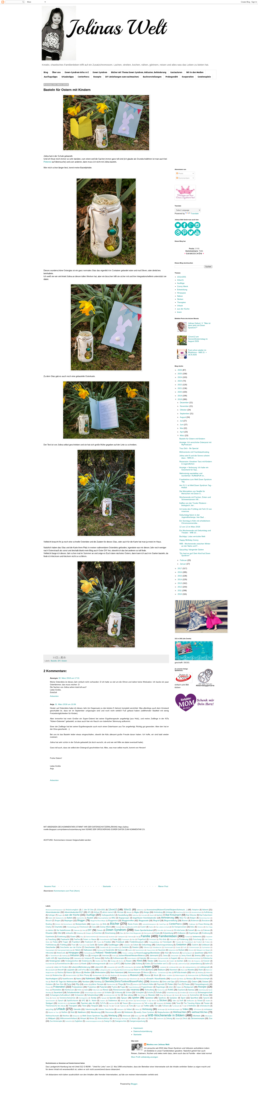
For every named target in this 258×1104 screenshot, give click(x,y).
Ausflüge (180, 283)
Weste (137, 1016)
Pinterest (48, 162)
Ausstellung (123, 915)
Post (179, 984)
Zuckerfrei (68, 1021)
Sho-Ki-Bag (141, 995)
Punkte (114, 987)
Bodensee (195, 921)
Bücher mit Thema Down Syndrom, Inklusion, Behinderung (138, 72)
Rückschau (161, 990)
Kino (105, 961)
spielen (135, 997)
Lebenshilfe (99, 967)
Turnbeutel (175, 1006)
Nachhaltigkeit (52, 978)
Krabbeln (76, 963)
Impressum (138, 1028)
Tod (110, 1006)
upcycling (49, 1009)
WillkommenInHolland (68, 1018)
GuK (184, 947)
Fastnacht (65, 939)
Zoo (210, 1018)
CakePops (162, 924)
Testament (159, 1003)
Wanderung (96, 1012)
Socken (184, 995)
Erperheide (50, 937)
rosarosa (134, 989)
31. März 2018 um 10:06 (65, 704)
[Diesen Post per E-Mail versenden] (54, 657)
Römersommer (119, 990)
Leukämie (163, 967)
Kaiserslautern (132, 958)
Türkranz (165, 1006)
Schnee (129, 992)
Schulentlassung (171, 992)
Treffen (147, 1006)
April (182, 432)
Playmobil (160, 984)
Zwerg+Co (108, 1021)
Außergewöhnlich (108, 915)
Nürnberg (97, 982)
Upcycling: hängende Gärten (191, 550)
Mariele (191, 970)
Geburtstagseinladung (164, 945)
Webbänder (128, 1012)
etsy (81, 936)
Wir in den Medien (194, 72)
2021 (180, 388)
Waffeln (64, 1012)
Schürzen (192, 992)
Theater (207, 1003)
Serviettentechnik (109, 995)
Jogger (207, 955)
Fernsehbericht (105, 939)
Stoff (181, 1001)
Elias (121, 933)
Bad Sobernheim (205, 915)
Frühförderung (51, 945)
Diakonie (77, 930)
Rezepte (97, 77)
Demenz (200, 927)
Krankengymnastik (98, 964)
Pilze (128, 984)
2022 (180, 385)
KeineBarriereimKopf (193, 958)
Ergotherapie (194, 933)
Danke (151, 927)
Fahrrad (130, 936)
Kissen (129, 961)
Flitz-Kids (162, 939)
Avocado (144, 915)
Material (69, 972)
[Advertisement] (106, 864)
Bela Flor (183, 918)
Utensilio (77, 1009)
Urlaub (180, 306)
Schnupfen (140, 992)
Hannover (121, 950)
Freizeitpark (167, 942)
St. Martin (93, 1001)
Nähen (180, 296)
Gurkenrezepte (194, 947)
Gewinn (135, 947)
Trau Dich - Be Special (188, 448)
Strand (199, 1001)
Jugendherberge (63, 958)
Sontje (93, 998)
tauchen (111, 1003)
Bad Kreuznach (173, 915)
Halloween (87, 950)
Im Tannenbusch (53, 955)
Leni (119, 967)
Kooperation (188, 77)
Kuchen (128, 963)
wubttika (143, 1018)
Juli (181, 421)
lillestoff (61, 970)
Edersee (206, 930)
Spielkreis (162, 998)
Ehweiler (49, 933)
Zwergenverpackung (137, 1021)
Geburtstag (146, 945)
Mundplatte (123, 975)
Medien (87, 972)
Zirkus (184, 1018)
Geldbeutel (205, 945)
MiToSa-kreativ (180, 972)
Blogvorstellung (170, 920)
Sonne (54, 998)
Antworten (54, 696)
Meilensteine (100, 972)
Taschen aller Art (88, 1003)
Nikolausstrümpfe (203, 979)
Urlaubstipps (68, 77)
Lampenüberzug (196, 964)
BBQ (113, 918)
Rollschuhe (96, 990)
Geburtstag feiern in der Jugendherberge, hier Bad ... (192, 516)
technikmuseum (136, 1003)
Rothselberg (149, 990)
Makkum (161, 970)
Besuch (49, 921)
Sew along (128, 995)
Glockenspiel (168, 947)
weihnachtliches (200, 1012)
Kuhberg (139, 964)
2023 (180, 381)
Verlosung (147, 1009)
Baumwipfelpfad (103, 918)
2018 (180, 399)
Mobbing (200, 972)
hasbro (130, 950)
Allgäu (136, 912)
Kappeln (174, 958)
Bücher (114, 923)
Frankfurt (76, 942)
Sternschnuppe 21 (142, 1000)
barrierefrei (80, 918)
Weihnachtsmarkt (52, 1016)
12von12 (112, 909)
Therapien (181, 302)
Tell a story (148, 1003)
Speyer (124, 998)
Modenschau (57, 975)
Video (185, 1009)
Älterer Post (163, 886)
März (182, 435)
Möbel (208, 972)
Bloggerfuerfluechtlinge (97, 920)
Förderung (183, 939)
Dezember (184, 402)
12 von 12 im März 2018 (189, 527)
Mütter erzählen (167, 975)
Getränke (125, 947)
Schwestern (79, 995)
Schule (159, 992)
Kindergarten (54, 961)
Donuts (100, 930)
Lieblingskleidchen (191, 967)
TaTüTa (103, 1003)
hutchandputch (187, 953)
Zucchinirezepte (56, 1021)
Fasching (52, 939)
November (184, 406)
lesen (179, 312)
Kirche (121, 961)
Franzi (99, 942)
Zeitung (169, 1018)
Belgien (193, 918)
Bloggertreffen (128, 920)
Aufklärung (208, 912)
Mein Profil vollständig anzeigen (144, 1057)
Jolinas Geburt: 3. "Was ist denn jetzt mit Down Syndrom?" (199, 325)
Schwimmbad (93, 995)
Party (69, 984)
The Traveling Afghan (192, 1003)
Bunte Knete (133, 924)
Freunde (178, 942)
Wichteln (196, 1016)
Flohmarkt (173, 939)
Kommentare (183, 178)
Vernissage (161, 1009)
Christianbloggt (71, 927)
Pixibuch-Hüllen (147, 984)
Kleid (139, 960)
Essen (73, 936)
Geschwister (90, 947)
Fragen (65, 942)
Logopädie (71, 970)
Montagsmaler (97, 975)
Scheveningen (89, 992)
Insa (86, 956)
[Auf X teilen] (59, 657)
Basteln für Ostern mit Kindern (192, 439)
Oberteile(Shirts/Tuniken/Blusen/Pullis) (123, 981)
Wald (72, 1012)
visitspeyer (208, 1009)
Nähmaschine (122, 979)
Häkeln (77, 950)
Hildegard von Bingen (203, 950)
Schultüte (183, 992)
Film (133, 939)
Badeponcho (60, 918)
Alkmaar (120, 912)
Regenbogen (161, 987)
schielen (99, 992)
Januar (183, 564)
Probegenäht (172, 77)
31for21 (180, 280)
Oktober (183, 410)
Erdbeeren (182, 933)
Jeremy (197, 955)
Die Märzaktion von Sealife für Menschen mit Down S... (192, 492)
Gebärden (127, 945)
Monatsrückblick (71, 975)
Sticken (180, 299)
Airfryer (96, 912)
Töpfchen (123, 1006)
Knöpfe (171, 961)
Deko (192, 927)
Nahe (78, 978)
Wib (142, 1016)
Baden (50, 918)
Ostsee (205, 981)
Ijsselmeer (199, 953)
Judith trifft (50, 958)
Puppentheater (147, 987)
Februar (183, 560)
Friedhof (199, 942)
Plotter (170, 984)
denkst (50, 930)
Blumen (185, 921)
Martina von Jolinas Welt (158, 1044)
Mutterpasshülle (193, 975)
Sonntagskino (83, 998)
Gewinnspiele (204, 77)
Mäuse (78, 972)
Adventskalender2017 (73, 912)
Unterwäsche (205, 1006)
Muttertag (205, 975)
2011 (180, 590)
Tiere (84, 1006)
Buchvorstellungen (152, 77)
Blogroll (156, 920)
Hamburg (100, 950)
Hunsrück (175, 953)
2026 (180, 370)
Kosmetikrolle (50, 963)
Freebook (120, 942)
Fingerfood (142, 939)
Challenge (192, 924)
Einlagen (88, 933)
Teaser (125, 1003)
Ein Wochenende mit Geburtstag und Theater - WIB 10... (195, 531)
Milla (170, 972)
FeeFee (77, 939)
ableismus (140, 910)
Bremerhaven (67, 924)
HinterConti (61, 953)
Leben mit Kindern (61, 967)
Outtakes (49, 984)
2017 (180, 568)
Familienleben (168, 936)
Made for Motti (139, 970)
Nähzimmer (133, 979)
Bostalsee (206, 921)
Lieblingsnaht (205, 967)
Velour (137, 1009)
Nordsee (86, 981)
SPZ (83, 1001)
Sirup (161, 995)
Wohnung (115, 1018)
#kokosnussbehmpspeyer (54, 910)
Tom (115, 1006)
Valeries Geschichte (106, 1009)
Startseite (107, 886)
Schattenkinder (73, 992)
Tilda (104, 1006)
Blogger (81, 920)
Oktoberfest (154, 982)
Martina (60, 972)
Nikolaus (189, 979)
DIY (59, 661)
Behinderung (167, 917)
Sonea (205, 995)
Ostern (64, 661)
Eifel (59, 933)
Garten (101, 945)
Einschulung (110, 933)
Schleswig (118, 992)
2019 (180, 396)
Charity (48, 927)
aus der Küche (183, 309)
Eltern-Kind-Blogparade (133, 933)
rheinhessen (69, 990)
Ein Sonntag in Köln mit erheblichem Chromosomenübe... (194, 522)
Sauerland (58, 992)
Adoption (195, 910)
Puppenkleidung (133, 987)
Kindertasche (87, 961)
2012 (180, 587)
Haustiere (161, 950)
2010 (180, 594)
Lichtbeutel (172, 967)
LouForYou (82, 970)
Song (47, 998)
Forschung (197, 939)
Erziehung (61, 936)
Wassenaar (109, 1012)
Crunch (143, 927)
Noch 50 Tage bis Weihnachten (64, 981)
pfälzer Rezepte (97, 984)
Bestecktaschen (204, 918)
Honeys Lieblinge (127, 953)
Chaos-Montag (203, 924)
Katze (182, 958)
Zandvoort (160, 1018)
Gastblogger (113, 945)
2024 (180, 377)
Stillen (174, 1000)
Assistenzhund (196, 912)
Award (152, 915)
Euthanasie (102, 936)
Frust (73, 945)
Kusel (173, 963)
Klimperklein (162, 961)
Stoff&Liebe (190, 1000)
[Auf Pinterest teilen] (64, 657)
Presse (48, 987)
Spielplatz (173, 998)
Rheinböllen (56, 990)
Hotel (167, 953)
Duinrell (191, 930)
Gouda (178, 947)
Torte (131, 1006)
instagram (95, 956)
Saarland (181, 990)
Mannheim (174, 970)
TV (183, 1006)
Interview (105, 956)
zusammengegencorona (93, 1021)
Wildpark (51, 1018)
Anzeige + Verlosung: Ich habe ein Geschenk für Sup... (193, 468)
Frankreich (89, 942)
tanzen (73, 1003)
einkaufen (70, 933)
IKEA (210, 953)
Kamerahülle (164, 958)
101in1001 (181, 277)
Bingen (57, 921)
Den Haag (209, 927)
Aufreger (51, 915)
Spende (112, 998)
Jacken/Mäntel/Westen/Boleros (132, 955)
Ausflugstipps (51, 77)
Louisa (92, 970)
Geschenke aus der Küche (70, 947)
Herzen (191, 950)
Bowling (49, 924)
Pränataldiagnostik (201, 984)
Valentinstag (90, 1009)
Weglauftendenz (163, 1012)
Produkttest (91, 987)
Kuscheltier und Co (160, 964)
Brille (105, 924)
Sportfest (194, 998)
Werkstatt (126, 1016)
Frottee (207, 942)
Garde (92, 945)
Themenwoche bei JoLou (55, 1006)
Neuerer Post (49, 886)
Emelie (157, 933)
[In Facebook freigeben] (62, 657)
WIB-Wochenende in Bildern (166, 1015)
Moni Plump (84, 975)
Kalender (142, 958)
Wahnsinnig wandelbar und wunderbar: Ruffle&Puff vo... (192, 474)
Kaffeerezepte (118, 958)
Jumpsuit (87, 958)
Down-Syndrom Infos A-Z (77, 72)
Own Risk (59, 984)
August (183, 417)
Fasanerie (209, 936)
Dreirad (168, 930)
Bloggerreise (113, 921)
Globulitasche (157, 947)
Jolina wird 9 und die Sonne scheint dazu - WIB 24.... (194, 457)
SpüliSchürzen (72, 1001)
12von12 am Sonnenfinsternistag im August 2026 (198, 339)
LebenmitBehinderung (80, 967)
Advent (205, 910)
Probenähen (59, 987)
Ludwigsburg (103, 970)
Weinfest (65, 1016)
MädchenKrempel (125, 970)
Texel (178, 1003)
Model (48, 975)
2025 (180, 374)
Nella (141, 979)
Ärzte (187, 912)
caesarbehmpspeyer (149, 924)
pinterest (136, 984)
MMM (193, 972)
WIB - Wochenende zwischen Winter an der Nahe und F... (194, 545)
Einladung (80, 933)
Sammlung (202, 990)
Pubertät (103, 987)
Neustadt (173, 979)
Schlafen (108, 992)
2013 (180, 583)
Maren (183, 970)
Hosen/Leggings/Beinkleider (148, 953)
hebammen (172, 950)
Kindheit (98, 961)
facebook (112, 936)
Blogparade (143, 920)
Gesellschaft (104, 947)
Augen (60, 915)
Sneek (177, 995)
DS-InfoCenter (179, 930)
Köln (189, 961)
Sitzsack (169, 995)
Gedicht (195, 945)
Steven (154, 1000)
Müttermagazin (180, 975)
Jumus (97, 958)
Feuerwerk (125, 939)
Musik (156, 975)
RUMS (170, 990)
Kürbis (147, 964)
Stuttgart (49, 1003)
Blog (46, 72)
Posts (180, 173)
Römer (105, 990)
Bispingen (68, 920)
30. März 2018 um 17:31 (68, 678)
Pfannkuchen (111, 984)
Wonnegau (124, 1018)
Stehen (123, 1000)
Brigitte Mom (95, 924)
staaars (102, 1000)
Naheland (90, 978)
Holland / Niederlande (106, 952)
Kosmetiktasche (63, 964)
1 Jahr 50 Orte (88, 910)
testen (168, 1003)
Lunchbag (113, 970)
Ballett (69, 918)
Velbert (129, 1009)
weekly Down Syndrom (145, 1012)
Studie (208, 1000)
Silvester (151, 995)
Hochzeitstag (88, 953)
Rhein (47, 990)
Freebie (107, 942)
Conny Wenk (182, 286)
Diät (83, 930)
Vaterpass (120, 1009)
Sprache (206, 998)
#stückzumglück (72, 910)
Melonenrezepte (134, 972)
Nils (47, 981)
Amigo (146, 912)
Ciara (94, 927)
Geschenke (50, 947)
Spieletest (149, 998)
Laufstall (48, 967)
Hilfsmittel (49, 953)
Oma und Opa (168, 981)
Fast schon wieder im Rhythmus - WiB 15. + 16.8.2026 (197, 352)
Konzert (206, 961)
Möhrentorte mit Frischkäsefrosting (194, 452)
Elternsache (148, 933)
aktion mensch (108, 912)
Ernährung (206, 933)
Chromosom (84, 927)
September (185, 413)
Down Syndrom (100, 72)
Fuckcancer (83, 945)
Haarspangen (50, 950)
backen (159, 915)
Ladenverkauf (182, 963)
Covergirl (118, 927)
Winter (91, 1018)
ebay (198, 930)
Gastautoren (176, 72)
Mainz (150, 970)
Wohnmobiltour (103, 1018)
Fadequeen (121, 936)
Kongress (197, 961)
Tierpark (94, 1006)
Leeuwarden (111, 967)
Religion (178, 987)
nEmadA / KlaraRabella (156, 978)
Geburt (135, 945)
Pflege (120, 984)
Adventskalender (53, 912)
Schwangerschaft (205, 992)
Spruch (60, 1001)
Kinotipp (113, 961)
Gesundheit (115, 947)
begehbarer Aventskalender (144, 918)
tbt (118, 1003)
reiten (171, 987)
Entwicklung (182, 290)
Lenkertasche (128, 967)
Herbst (181, 950)
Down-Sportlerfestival (144, 930)
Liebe (180, 967)
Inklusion (74, 955)
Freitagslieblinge (154, 942)
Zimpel (177, 1018)
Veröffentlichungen (174, 1009)
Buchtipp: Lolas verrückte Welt (192, 536)
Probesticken (77, 987)
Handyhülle (110, 950)
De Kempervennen (179, 927)
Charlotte (58, 927)
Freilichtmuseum (137, 942)
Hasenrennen (139, 950)
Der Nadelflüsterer (64, 930)
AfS (89, 912)
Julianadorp (77, 958)
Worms (134, 1018)
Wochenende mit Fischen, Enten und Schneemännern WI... (195, 498)
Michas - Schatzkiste (159, 972)
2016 (180, 572)
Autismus (135, 915)
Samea (191, 990)
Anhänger (169, 912)
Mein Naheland (116, 972)
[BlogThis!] (56, 657)
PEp (77, 984)
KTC (118, 963)
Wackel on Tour (53, 1012)
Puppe (122, 987)
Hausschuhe (151, 950)
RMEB (79, 990)
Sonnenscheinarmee (67, 998)
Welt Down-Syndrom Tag (93, 1016)
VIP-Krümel (197, 1009)
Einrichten (98, 933)
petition (86, 984)
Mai (182, 428)
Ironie (114, 955)
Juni (182, 424)
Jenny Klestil (186, 956)
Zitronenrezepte (197, 1018)
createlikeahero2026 (130, 927)
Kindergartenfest (71, 961)
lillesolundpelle (50, 970)
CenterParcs (83, 77)
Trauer (138, 1006)
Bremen (57, 924)
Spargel (103, 998)
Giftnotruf (147, 947)
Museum (134, 975)
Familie (145, 936)
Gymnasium (206, 947)
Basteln (54, 661)
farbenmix (197, 936)
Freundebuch (188, 942)
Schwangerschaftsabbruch (60, 995)
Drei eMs (160, 930)
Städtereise (112, 1001)
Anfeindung (158, 912)
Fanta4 (187, 936)
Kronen (111, 963)
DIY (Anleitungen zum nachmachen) (122, 77)
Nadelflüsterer (67, 979)
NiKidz (181, 979)
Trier (156, 1006)
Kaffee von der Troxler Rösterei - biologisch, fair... (193, 504)
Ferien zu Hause (89, 939)
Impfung (64, 955)
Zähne (150, 1018)
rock (86, 990)
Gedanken (181, 944)
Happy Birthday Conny (188, 540)
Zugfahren (78, 1021)
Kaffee (107, 958)
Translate (195, 213)
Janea (165, 956)
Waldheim (82, 1012)
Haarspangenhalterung (64, 950)
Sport (183, 998)
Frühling (63, 945)
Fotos (55, 942)
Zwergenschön (120, 1021)
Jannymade (174, 955)
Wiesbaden (208, 1016)
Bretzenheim (81, 924)
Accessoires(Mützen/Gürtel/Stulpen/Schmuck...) (166, 910)
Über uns (56, 72)
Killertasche (207, 958)
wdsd (119, 1012)
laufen (207, 964)
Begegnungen (124, 918)
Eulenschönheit (91, 936)
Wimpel (83, 1018)
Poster (187, 984)
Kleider (150, 961)
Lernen (138, 967)
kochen (180, 961)
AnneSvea (179, 912)
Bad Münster (191, 915)
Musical (147, 975)
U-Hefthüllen (191, 1006)
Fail (137, 936)
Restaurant (188, 987)
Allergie (129, 912)
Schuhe (150, 992)
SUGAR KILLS (62, 1003)
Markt (200, 970)
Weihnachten (179, 1012)
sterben (130, 1000)
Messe (146, 972)
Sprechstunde (50, 1000)
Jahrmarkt (154, 955)
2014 (180, 579)
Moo (106, 975)
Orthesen (183, 981)
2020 (180, 392)
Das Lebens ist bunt (162, 927)
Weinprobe (76, 1016)
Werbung (112, 1015)
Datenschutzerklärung (142, 1031)
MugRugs (114, 975)
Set (119, 995)
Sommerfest (194, 995)
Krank (83, 963)
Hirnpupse (181, 293)
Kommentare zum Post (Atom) (67, 891)
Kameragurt (153, 958)
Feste (114, 939)
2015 (180, 576)
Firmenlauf (152, 939)
